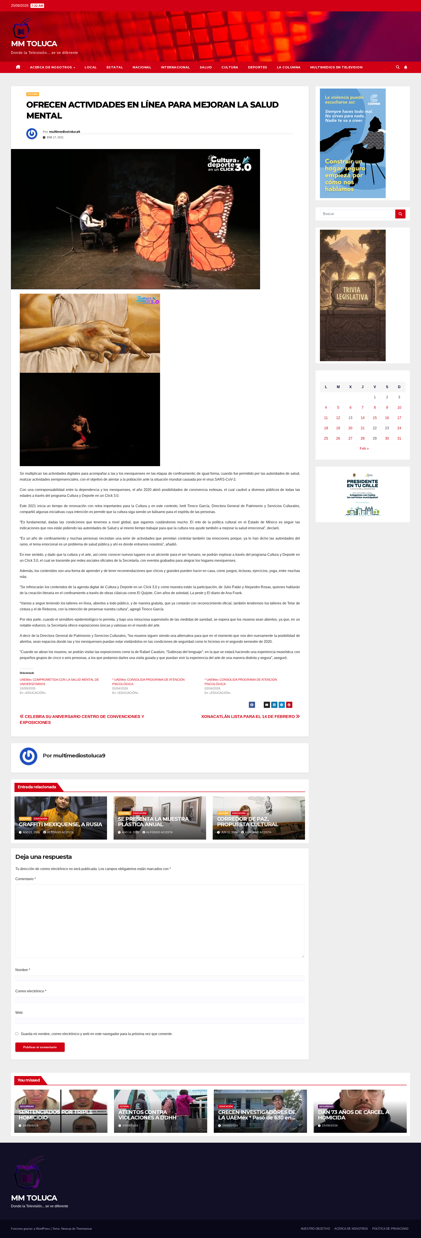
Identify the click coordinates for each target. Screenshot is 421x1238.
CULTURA (229, 67)
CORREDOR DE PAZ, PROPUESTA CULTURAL (247, 822)
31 (399, 438)
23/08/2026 (330, 1125)
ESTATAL (115, 67)
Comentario (25, 879)
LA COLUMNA (289, 67)
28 (363, 438)
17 (399, 418)
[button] (398, 67)
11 (326, 418)
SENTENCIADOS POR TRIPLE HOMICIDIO (55, 1115)
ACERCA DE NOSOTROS (51, 67)
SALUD (206, 67)
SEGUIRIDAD (27, 1106)
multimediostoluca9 (64, 132)
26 (338, 438)
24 (399, 428)
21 (363, 428)
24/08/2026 (31, 1125)
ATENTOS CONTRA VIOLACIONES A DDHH (147, 1115)
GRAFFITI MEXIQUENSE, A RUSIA (60, 824)
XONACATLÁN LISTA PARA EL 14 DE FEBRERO (248, 716)
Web (19, 1012)
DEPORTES (257, 67)
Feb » (364, 448)
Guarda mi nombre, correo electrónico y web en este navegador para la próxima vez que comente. (97, 1034)
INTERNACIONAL (175, 67)
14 (363, 418)
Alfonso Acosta (60, 832)
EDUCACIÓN (40, 818)
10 (399, 407)
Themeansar (84, 1228)
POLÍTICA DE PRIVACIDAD (390, 1228)
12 (338, 418)
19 (338, 428)
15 (375, 418)
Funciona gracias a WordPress (31, 1228)
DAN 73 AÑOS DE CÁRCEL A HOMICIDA (353, 1115)
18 (326, 428)
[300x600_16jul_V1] (353, 295)
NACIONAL (142, 67)
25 (326, 438)
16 (387, 418)
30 (387, 438)
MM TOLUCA (34, 43)
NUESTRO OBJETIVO (315, 1228)
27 (350, 438)
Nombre (22, 970)
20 (350, 428)
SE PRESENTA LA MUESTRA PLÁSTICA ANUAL (153, 822)
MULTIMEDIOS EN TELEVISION (336, 67)
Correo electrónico (30, 991)
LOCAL (91, 67)
